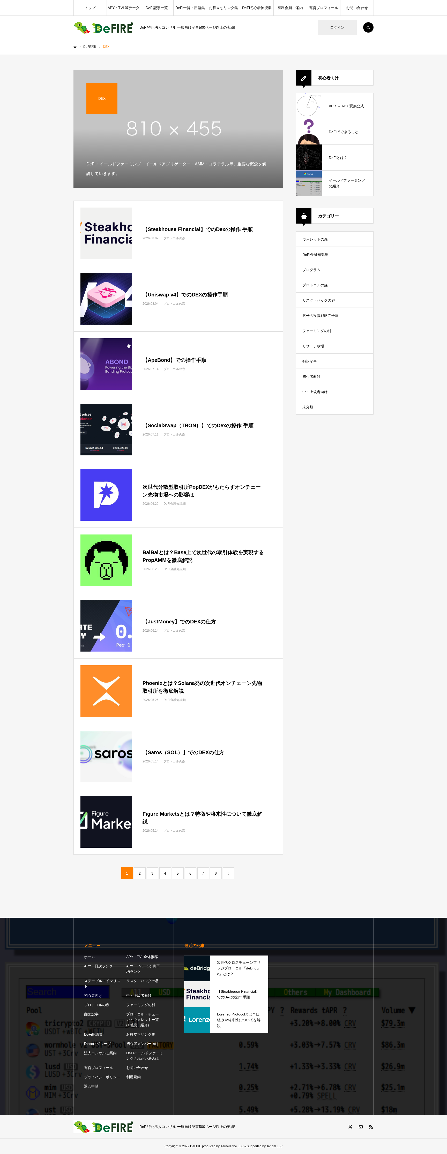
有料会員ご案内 (290, 8)
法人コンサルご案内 (100, 1053)
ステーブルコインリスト (102, 983)
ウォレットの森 (315, 239)
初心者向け (311, 377)
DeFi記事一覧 (157, 8)
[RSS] (371, 1126)
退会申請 (91, 1086)
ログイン (337, 27)
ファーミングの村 (316, 331)
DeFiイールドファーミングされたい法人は (144, 1055)
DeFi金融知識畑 (315, 255)
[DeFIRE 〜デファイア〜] (103, 27)
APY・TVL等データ (123, 8)
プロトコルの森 (315, 285)
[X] (350, 1126)
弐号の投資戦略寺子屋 (320, 316)
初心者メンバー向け (142, 1044)
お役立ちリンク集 (223, 8)
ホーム (89, 957)
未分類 (307, 407)
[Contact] (360, 1126)
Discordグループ (97, 1044)
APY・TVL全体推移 (142, 957)
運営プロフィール (323, 8)
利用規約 (133, 1077)
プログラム (311, 270)
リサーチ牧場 (313, 346)
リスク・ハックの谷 (318, 300)
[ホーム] (75, 47)
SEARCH (368, 27)
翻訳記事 (309, 361)
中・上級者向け (315, 392)
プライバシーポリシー (102, 1077)
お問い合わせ (357, 8)
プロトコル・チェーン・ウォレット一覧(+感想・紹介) (142, 1019)
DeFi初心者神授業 (257, 8)
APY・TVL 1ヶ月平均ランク (143, 969)
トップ (90, 8)
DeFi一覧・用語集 (190, 8)
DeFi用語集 (93, 1034)
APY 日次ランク (98, 966)
